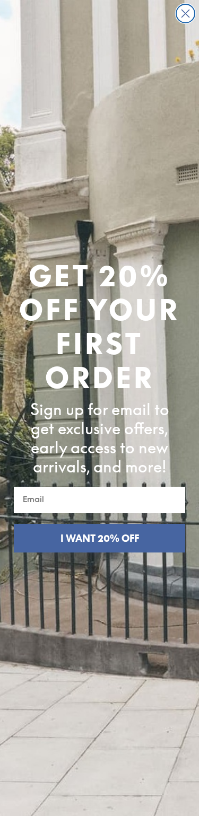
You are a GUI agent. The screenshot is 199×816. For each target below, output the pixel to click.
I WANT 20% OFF (99, 538)
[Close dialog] (185, 13)
